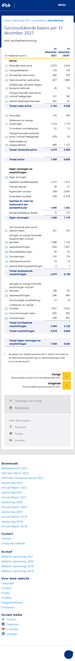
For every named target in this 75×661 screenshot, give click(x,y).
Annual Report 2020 (14, 507)
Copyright (7, 583)
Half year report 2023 (15, 473)
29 (6, 256)
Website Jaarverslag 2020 (17, 561)
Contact (6, 538)
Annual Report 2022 (14, 487)
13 (6, 75)
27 (6, 230)
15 (6, 88)
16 (6, 115)
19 (6, 261)
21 (6, 313)
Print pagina (22, 407)
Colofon (6, 588)
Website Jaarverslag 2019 (17, 566)
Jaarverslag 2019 (11, 511)
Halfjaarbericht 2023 (14, 468)
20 (6, 308)
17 (6, 123)
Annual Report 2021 (14, 497)
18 (6, 145)
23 (6, 177)
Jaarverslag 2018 (11, 521)
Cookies (6, 597)
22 (6, 96)
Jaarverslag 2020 (11, 502)
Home (7, 20)
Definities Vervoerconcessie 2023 (22, 478)
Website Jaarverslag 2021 (17, 556)
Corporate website (13, 543)
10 (6, 101)
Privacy (5, 593)
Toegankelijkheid (11, 602)
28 (6, 251)
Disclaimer (8, 607)
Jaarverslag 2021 (11, 492)
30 (6, 80)
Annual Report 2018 (14, 526)
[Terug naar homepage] (6, 5)
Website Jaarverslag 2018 (17, 571)
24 (6, 242)
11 (6, 65)
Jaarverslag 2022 (11, 482)
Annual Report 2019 (14, 516)
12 (6, 70)
